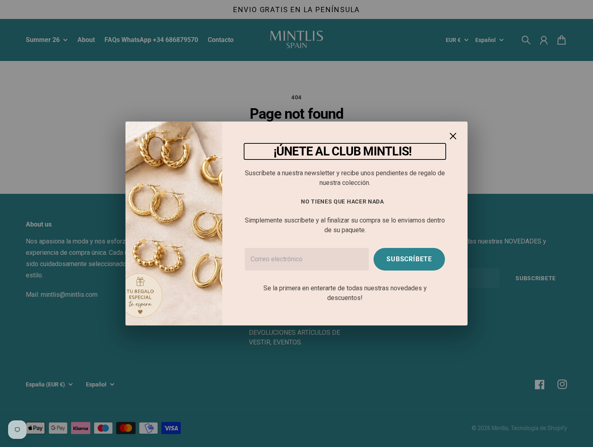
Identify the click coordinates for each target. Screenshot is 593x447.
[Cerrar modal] (453, 136)
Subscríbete (409, 259)
